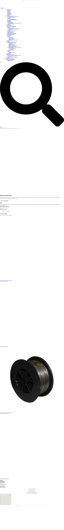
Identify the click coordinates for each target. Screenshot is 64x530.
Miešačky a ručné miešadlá (10, 34)
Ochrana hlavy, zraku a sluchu (10, 54)
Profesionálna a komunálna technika (10, 58)
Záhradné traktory (9, 25)
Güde (17, 198)
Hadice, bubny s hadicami (12, 45)
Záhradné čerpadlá (11, 39)
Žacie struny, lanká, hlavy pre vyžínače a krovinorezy (15, 23)
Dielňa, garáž (7, 41)
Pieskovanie (8, 50)
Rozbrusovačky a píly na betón (11, 31)
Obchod (2, 8)
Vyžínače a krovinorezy (10, 22)
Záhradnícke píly (9, 13)
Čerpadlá (8, 36)
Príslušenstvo (8, 12)
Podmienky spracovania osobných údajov (32, 492)
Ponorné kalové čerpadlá (12, 38)
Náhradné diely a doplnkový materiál (10, 59)
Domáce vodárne (11, 37)
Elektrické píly (9, 10)
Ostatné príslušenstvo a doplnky (12, 46)
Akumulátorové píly (9, 9)
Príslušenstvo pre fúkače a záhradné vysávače (14, 28)
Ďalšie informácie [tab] (5, 200)
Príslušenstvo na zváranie (12, 52)
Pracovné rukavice (9, 56)
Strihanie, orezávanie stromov (10, 32)
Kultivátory (8, 18)
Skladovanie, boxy (9, 53)
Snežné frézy (8, 30)
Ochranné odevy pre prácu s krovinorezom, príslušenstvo (14, 55)
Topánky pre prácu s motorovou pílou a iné (12, 57)
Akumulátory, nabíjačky (13, 48)
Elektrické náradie (11, 49)
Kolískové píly (9, 14)
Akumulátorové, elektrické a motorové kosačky (12, 16)
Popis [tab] (1, 200)
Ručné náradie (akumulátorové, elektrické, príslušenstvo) (14, 47)
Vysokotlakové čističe (9, 29)
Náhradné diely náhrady (10, 60)
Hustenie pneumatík (11, 44)
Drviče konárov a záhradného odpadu (11, 26)
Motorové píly (9, 11)
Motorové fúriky (9, 35)
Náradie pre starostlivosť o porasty (11, 33)
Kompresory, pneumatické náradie (11, 42)
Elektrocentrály (9, 40)
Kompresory (10, 43)
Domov (2, 7)
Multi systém (8, 20)
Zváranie (8, 51)
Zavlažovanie (9, 24)
